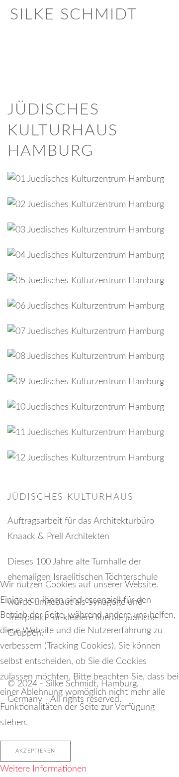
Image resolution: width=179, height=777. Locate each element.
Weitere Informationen (43, 769)
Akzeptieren (35, 751)
